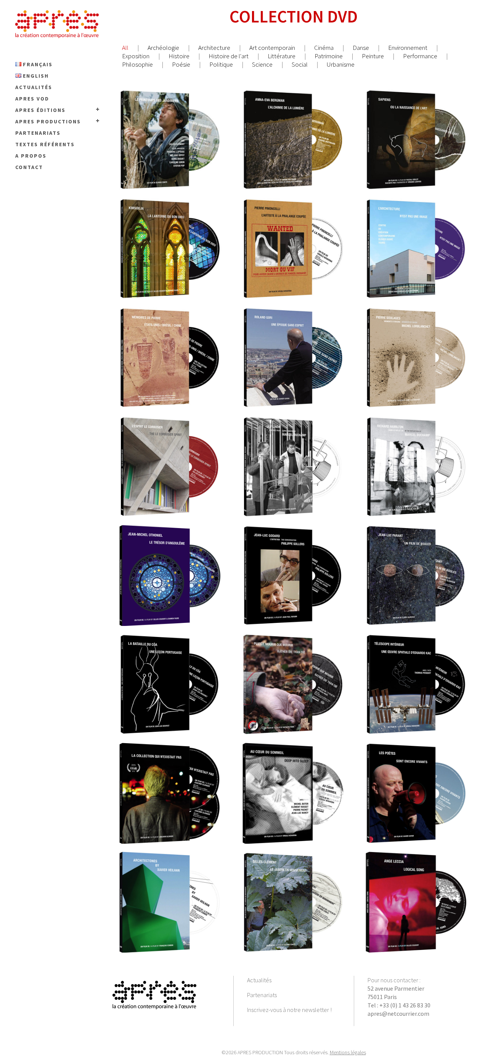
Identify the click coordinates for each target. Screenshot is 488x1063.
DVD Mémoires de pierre (171, 343)
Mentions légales (348, 1052)
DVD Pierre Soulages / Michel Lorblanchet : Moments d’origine (417, 343)
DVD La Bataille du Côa (171, 669)
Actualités (259, 980)
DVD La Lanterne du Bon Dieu (171, 234)
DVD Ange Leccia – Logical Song (417, 887)
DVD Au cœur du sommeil (294, 778)
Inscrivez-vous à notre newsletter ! (289, 1010)
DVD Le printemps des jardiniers (171, 125)
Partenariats (262, 995)
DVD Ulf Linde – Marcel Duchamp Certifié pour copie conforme (294, 452)
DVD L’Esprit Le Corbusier (171, 451)
